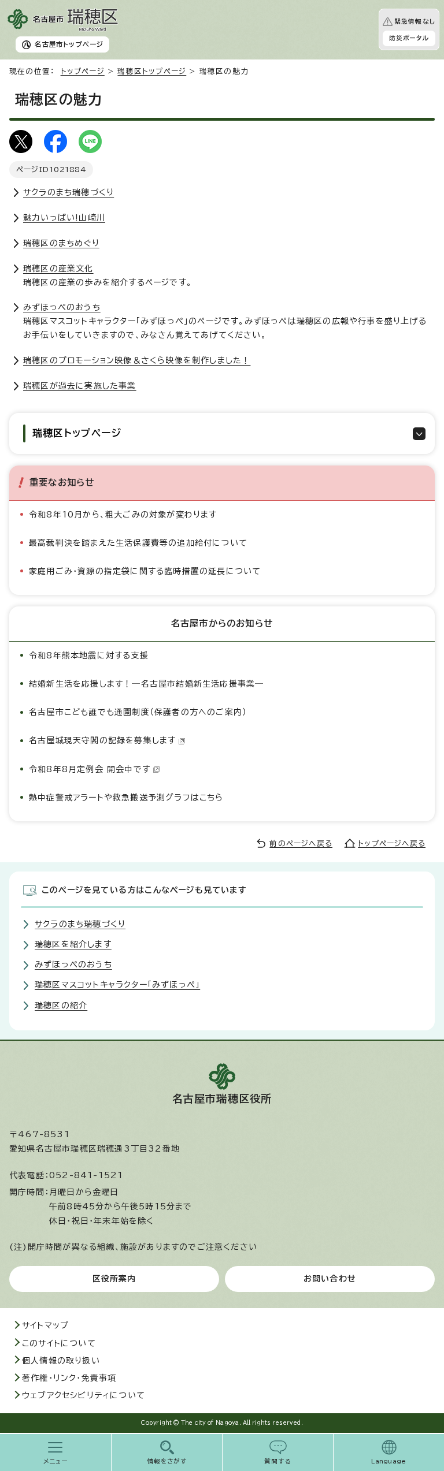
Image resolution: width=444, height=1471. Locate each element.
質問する (277, 1461)
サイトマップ (45, 1325)
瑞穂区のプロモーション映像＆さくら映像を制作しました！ (136, 360)
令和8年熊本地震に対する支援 (89, 655)
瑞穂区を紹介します (73, 944)
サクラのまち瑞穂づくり (68, 192)
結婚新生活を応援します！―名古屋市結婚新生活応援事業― (146, 684)
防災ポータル (409, 38)
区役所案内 (114, 1279)
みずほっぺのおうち (62, 307)
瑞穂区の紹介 (61, 1005)
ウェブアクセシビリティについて (83, 1395)
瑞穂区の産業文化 (58, 269)
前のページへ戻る (300, 843)
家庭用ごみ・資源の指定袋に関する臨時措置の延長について (145, 571)
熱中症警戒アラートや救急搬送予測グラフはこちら (126, 798)
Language (388, 1461)
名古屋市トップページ (69, 44)
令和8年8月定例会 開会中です (89, 769)
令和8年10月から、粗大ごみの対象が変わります (123, 515)
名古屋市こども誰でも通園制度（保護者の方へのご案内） (138, 712)
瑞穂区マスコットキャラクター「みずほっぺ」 (117, 985)
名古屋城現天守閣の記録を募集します (102, 740)
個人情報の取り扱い (61, 1361)
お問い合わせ (330, 1279)
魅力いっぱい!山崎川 (64, 218)
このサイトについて (59, 1343)
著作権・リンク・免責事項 (69, 1378)
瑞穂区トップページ (151, 71)
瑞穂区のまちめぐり (61, 243)
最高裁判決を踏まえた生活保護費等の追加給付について (138, 543)
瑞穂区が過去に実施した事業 (79, 386)
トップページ (83, 71)
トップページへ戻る (392, 843)
